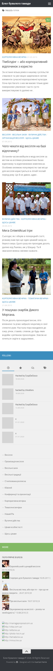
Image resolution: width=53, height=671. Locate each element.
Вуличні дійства (37, 135)
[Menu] (49, 3)
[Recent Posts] (8, 368)
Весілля (6, 135)
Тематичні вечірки (38, 298)
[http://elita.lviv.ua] (11, 630)
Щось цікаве (32, 138)
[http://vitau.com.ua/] (12, 626)
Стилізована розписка (15, 481)
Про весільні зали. (18, 601)
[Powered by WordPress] (17, 662)
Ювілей (8, 488)
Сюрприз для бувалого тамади (24, 578)
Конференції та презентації (18, 494)
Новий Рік (9, 514)
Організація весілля (13, 138)
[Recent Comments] (33, 368)
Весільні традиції (13, 474)
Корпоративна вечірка (14, 57)
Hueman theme (40, 662)
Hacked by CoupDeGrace (26, 375)
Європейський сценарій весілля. (25, 566)
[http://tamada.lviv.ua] (12, 637)
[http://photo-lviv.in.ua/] (13, 633)
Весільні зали (19, 135)
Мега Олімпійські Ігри (17, 230)
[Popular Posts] (20, 368)
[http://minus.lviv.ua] (11, 640)
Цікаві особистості (13, 527)
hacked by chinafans (24, 390)
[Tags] (45, 368)
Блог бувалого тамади (16, 3)
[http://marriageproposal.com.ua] (17, 623)
